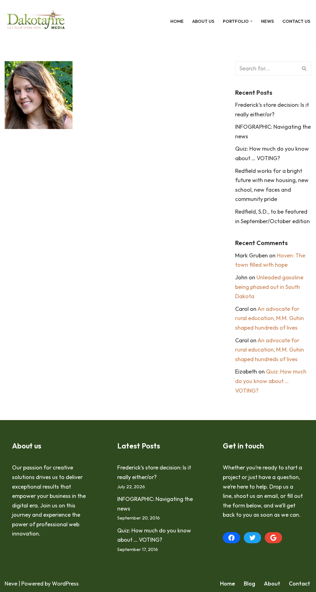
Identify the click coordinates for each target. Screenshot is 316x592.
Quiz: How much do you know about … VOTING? (270, 381)
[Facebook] (231, 537)
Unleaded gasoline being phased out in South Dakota (269, 287)
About (272, 583)
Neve (11, 583)
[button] (251, 21)
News (267, 21)
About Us (203, 21)
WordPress (65, 583)
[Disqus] (111, 227)
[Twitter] (252, 537)
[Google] (273, 537)
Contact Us (296, 21)
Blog (249, 583)
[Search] (304, 68)
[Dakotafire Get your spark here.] (36, 21)
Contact (299, 583)
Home (177, 21)
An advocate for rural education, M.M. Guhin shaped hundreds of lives (269, 318)
